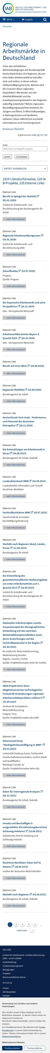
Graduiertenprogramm (13, 965)
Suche (5, 145)
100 (45, 135)
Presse (6, 988)
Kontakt (6, 995)
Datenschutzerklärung (11, 1036)
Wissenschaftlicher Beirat (14, 977)
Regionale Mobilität (15, 389)
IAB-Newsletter (9, 991)
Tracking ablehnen (34, 1048)
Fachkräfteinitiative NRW (18, 512)
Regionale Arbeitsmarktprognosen (23, 235)
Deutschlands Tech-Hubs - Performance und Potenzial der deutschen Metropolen (24, 421)
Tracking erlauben (12, 1048)
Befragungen (8, 969)
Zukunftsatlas (12, 271)
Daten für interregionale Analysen (23, 791)
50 (42, 135)
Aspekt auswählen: (15, 168)
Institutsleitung (9, 962)
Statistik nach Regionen (17, 894)
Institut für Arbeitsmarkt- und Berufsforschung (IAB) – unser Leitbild (23, 957)
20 (38, 135)
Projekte (6, 973)
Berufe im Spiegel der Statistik (21, 196)
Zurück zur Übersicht (13, 128)
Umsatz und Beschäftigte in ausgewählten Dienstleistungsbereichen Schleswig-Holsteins (25, 827)
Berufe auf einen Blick (16, 365)
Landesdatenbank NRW (17, 481)
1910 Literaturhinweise (19, 179)
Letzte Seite (22, 930)
